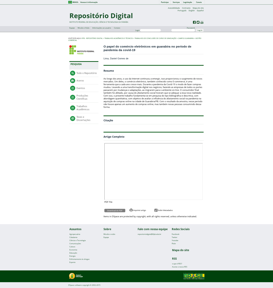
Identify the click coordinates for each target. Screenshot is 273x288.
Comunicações (75, 243)
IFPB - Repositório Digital (92, 38)
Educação (73, 253)
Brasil (75, 2)
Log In (199, 30)
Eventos (80, 88)
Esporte (72, 262)
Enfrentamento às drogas (79, 259)
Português (182, 10)
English (192, 10)
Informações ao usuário (101, 28)
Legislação (187, 2)
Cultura (72, 246)
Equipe (72, 28)
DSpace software (75, 285)
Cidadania (73, 237)
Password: (191, 28)
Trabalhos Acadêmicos (82, 108)
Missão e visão (109, 234)
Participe (165, 2)
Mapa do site (198, 8)
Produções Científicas (82, 97)
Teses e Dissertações (83, 118)
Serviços (176, 2)
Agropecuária (74, 234)
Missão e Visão (83, 28)
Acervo (80, 80)
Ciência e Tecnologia (77, 240)
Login (137, 30)
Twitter (174, 237)
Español (200, 10)
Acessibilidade (174, 8)
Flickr (174, 243)
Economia (73, 250)
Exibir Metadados (165, 210)
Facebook (175, 234)
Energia (72, 256)
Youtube (175, 240)
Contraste (186, 8)
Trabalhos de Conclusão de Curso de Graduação (155, 38)
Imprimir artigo (139, 210)
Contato (117, 28)
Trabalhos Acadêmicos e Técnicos (118, 38)
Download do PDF (114, 210)
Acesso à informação (89, 2)
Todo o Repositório (86, 73)
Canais (199, 2)
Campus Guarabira (186, 38)
